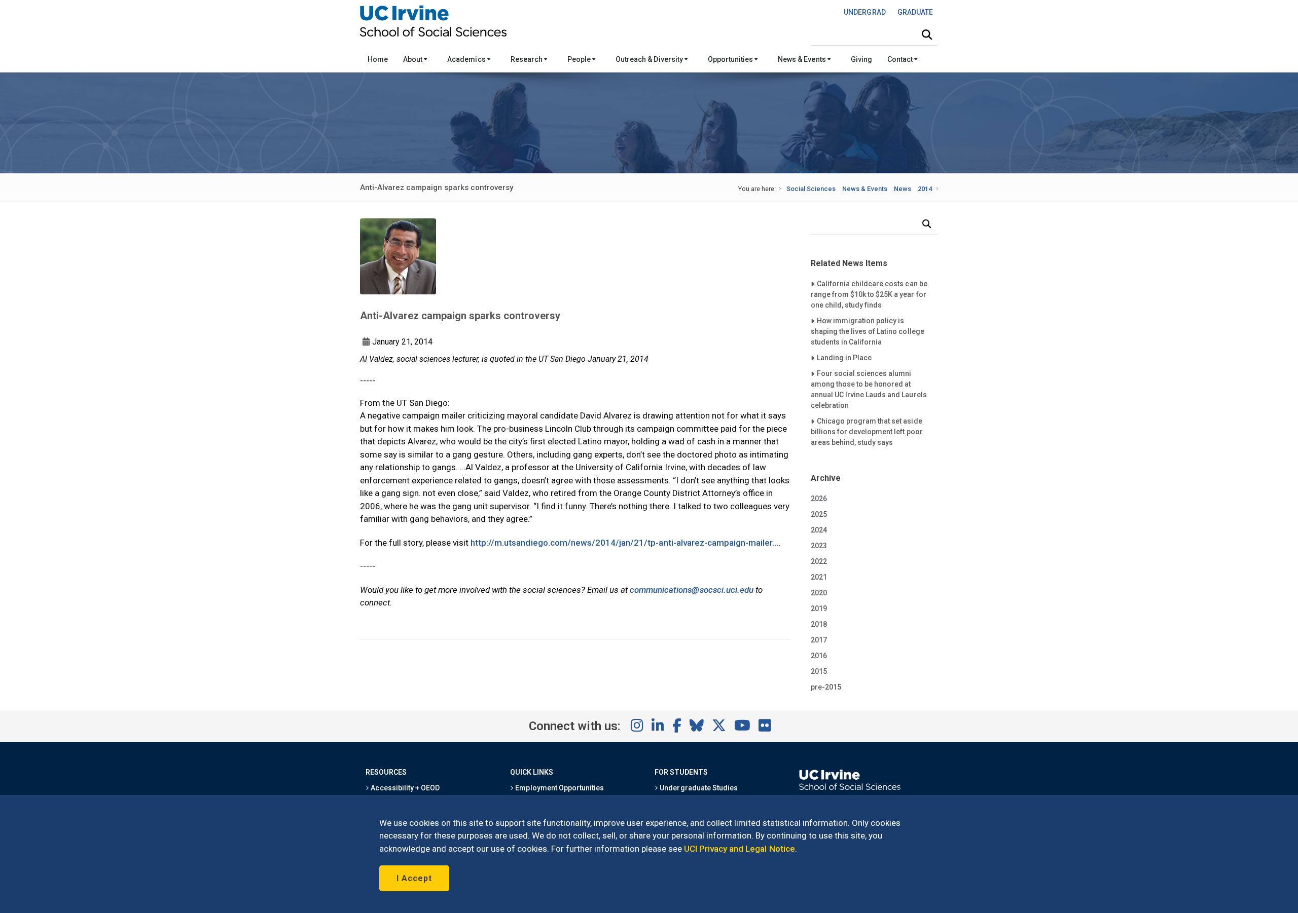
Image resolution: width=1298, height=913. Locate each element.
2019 (819, 608)
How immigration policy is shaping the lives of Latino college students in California (867, 331)
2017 (819, 640)
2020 (819, 593)
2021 (819, 577)
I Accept (414, 878)
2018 (819, 624)
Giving (861, 59)
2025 (819, 514)
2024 (819, 530)
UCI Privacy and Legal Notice (739, 849)
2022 (819, 561)
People (579, 59)
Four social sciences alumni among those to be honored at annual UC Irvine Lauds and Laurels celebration (869, 389)
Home (378, 59)
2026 (819, 498)
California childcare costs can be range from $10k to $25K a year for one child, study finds (869, 294)
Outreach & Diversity (650, 59)
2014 (925, 189)
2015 (819, 671)
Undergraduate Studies (698, 788)
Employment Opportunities (559, 788)
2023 (819, 546)
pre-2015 (826, 687)
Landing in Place (844, 357)
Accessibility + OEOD (404, 788)
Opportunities (731, 59)
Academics (467, 59)
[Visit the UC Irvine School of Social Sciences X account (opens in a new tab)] (719, 726)
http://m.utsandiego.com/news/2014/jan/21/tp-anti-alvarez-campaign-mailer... (625, 543)
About (413, 59)
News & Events (802, 59)
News (902, 189)
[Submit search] (927, 35)
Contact (900, 59)
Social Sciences (811, 189)
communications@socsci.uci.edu (691, 590)
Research (527, 59)
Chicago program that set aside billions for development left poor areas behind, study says (867, 431)
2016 (819, 656)
